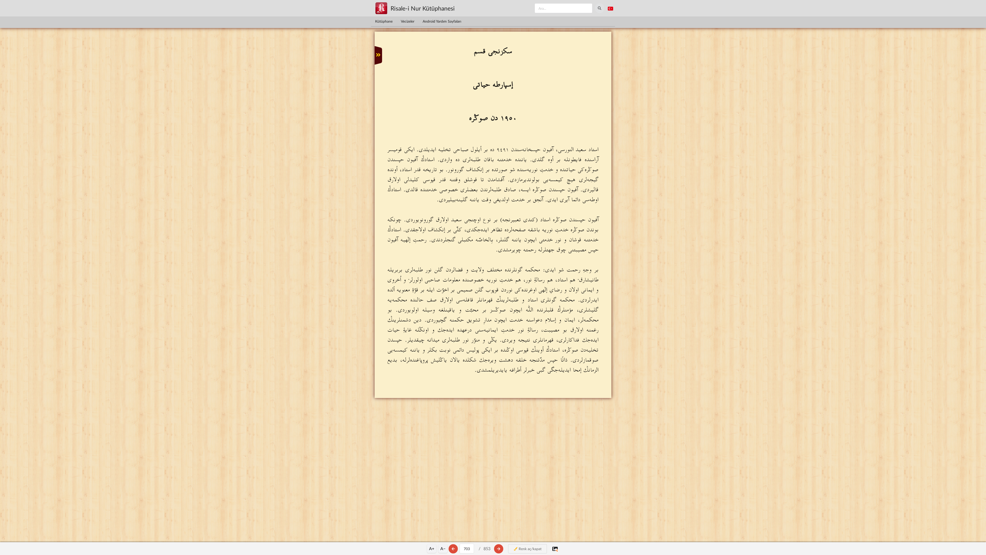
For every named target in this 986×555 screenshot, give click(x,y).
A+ (431, 548)
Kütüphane (384, 21)
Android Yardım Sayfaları (442, 21)
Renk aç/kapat (530, 549)
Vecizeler (407, 21)
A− (442, 548)
